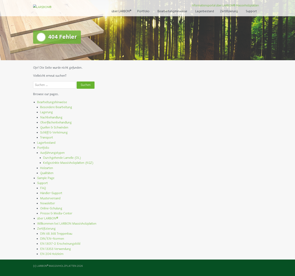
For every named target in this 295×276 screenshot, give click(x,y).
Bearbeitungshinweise (172, 11)
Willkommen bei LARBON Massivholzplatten (66, 223)
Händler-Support (51, 193)
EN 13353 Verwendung (55, 249)
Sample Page (45, 178)
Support (251, 11)
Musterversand (50, 198)
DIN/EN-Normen (52, 238)
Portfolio (143, 11)
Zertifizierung (229, 11)
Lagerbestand (204, 11)
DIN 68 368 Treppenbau (56, 233)
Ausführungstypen (52, 153)
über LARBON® (121, 11)
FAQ (43, 188)
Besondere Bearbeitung (56, 107)
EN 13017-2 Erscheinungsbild (60, 243)
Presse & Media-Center (56, 213)
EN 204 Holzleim (51, 254)
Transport (46, 137)
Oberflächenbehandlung (56, 122)
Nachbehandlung (51, 117)
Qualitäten (46, 173)
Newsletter (47, 203)
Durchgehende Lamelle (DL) (62, 158)
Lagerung (46, 112)
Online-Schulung (51, 208)
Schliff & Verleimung (54, 132)
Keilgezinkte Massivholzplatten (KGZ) (68, 163)
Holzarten (46, 168)
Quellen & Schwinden (54, 127)
